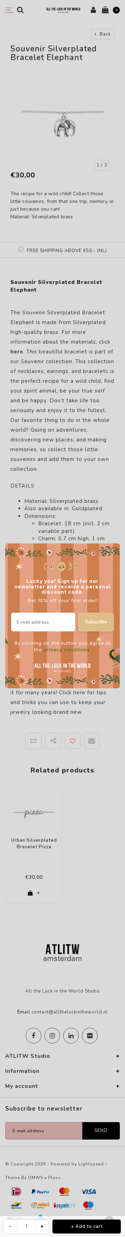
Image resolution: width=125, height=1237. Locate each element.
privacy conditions (67, 649)
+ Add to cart (87, 1226)
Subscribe (96, 622)
